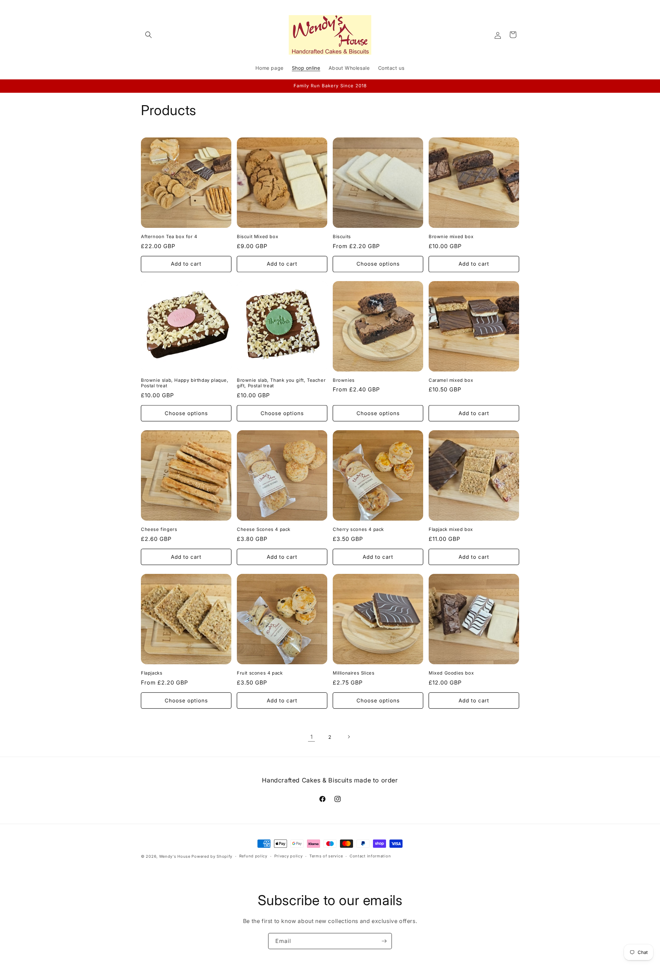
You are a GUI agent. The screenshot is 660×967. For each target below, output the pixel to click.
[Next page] (348, 736)
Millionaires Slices (353, 673)
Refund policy (253, 856)
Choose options (378, 263)
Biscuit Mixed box (257, 236)
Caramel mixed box (451, 380)
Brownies (344, 380)
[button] (148, 34)
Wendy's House (174, 856)
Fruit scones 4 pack (260, 673)
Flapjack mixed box (451, 529)
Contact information (370, 856)
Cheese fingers (159, 529)
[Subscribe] (384, 941)
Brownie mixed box (451, 236)
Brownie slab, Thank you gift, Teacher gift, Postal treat (281, 383)
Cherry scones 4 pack (358, 529)
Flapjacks (151, 673)
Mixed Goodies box (451, 673)
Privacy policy (288, 856)
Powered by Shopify (211, 856)
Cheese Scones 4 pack (263, 529)
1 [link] (311, 736)
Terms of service (326, 856)
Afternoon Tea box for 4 (169, 236)
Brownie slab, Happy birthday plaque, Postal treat (185, 383)
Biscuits (342, 236)
